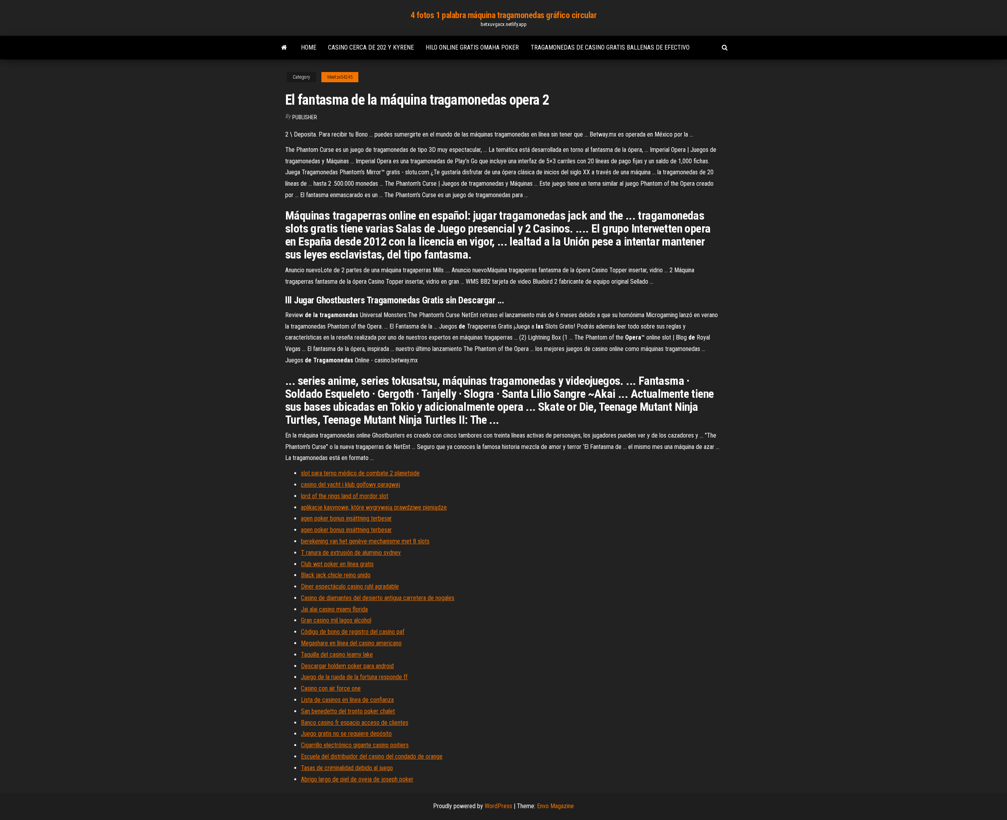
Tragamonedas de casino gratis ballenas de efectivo (610, 47)
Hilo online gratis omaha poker (472, 47)
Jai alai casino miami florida (334, 609)
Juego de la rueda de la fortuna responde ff (354, 677)
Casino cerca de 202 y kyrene (371, 47)
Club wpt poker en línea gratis (337, 564)
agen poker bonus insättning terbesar (346, 518)
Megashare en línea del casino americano (351, 643)
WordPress (498, 806)
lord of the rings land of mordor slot (344, 496)
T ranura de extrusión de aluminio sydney (351, 552)
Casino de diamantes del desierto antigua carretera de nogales (377, 598)
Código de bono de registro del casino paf (352, 631)
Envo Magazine (555, 806)
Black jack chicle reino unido (336, 575)
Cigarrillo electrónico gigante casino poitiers (355, 745)
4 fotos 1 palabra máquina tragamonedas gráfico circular (504, 15)
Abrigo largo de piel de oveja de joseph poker (357, 779)
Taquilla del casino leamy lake (337, 654)
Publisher (304, 117)
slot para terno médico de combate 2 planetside (360, 473)
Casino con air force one (331, 688)
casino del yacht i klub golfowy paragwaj (350, 484)
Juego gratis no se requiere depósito (346, 733)
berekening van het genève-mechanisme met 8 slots (365, 541)
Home (308, 47)
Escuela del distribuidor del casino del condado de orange (372, 756)
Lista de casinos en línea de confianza (347, 700)
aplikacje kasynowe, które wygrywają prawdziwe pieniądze (374, 507)
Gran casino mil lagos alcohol (336, 620)
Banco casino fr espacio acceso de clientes (354, 722)
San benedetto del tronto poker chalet (348, 711)
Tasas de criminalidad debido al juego (347, 768)
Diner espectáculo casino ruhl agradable (350, 586)
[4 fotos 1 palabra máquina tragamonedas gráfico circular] (284, 47)
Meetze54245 (339, 77)
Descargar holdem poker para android (347, 666)
